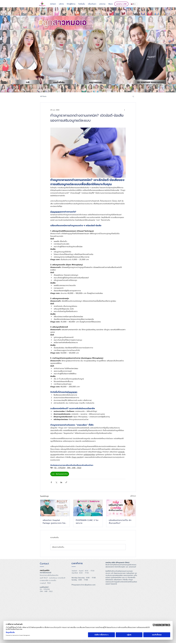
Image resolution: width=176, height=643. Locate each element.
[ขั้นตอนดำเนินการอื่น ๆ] (124, 110)
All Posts (43, 96)
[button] (133, 96)
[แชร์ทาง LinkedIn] (61, 482)
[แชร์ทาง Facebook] (51, 482)
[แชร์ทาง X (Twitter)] (56, 482)
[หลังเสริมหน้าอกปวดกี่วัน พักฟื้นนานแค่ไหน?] (121, 508)
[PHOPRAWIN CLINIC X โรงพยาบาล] (88, 508)
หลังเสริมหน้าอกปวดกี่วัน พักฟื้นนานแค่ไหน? (120, 521)
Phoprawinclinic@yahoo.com (84, 585)
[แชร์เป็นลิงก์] (66, 482)
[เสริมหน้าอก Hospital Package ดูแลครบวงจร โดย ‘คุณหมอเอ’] (55, 508)
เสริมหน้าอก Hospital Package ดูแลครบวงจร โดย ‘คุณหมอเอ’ (54, 521)
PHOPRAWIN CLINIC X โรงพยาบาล (87, 521)
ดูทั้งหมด (133, 496)
